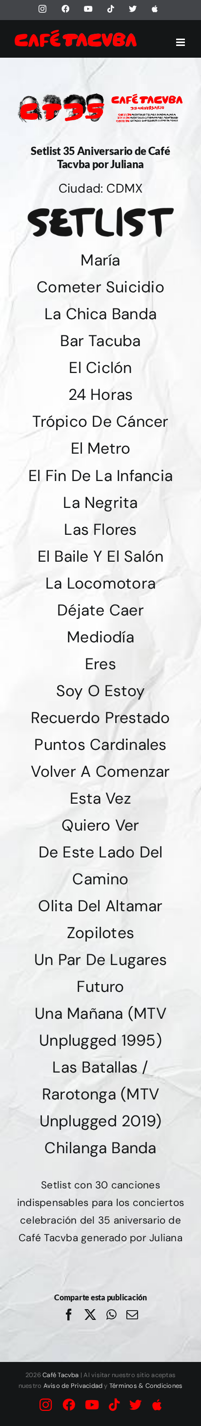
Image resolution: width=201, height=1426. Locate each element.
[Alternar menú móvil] (181, 42)
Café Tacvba (60, 1375)
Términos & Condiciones (145, 1386)
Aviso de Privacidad (73, 1386)
